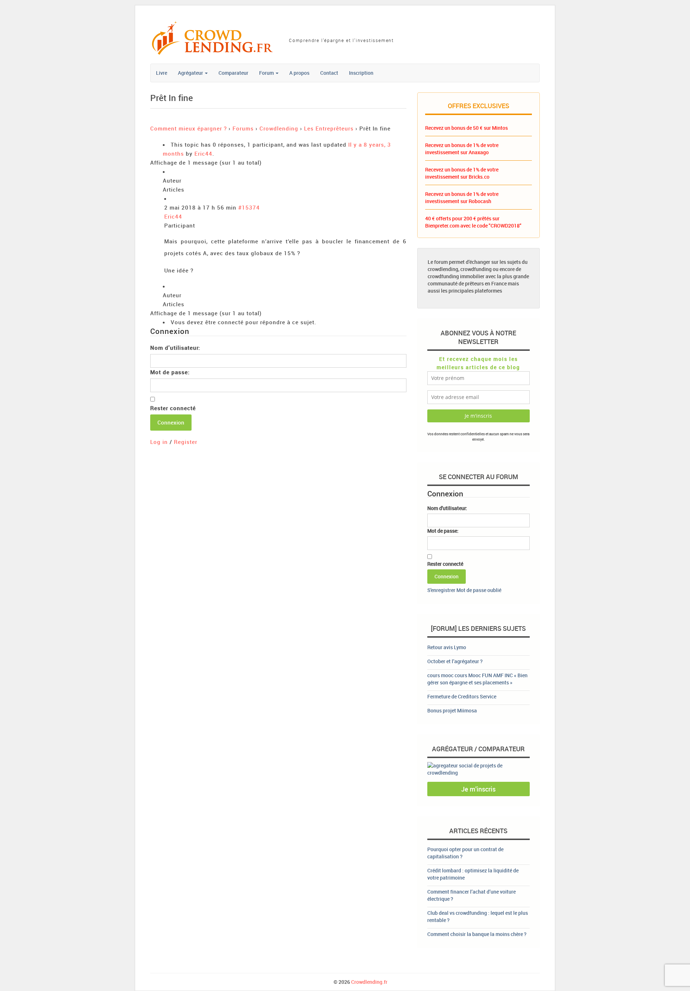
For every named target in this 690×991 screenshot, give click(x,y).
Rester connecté (173, 408)
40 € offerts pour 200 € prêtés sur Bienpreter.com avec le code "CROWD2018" (473, 222)
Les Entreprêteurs (329, 128)
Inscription (361, 72)
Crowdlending (278, 128)
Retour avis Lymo (446, 647)
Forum (267, 72)
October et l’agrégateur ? (455, 661)
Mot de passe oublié (478, 590)
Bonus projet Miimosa (452, 710)
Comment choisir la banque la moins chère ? (476, 934)
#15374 (249, 207)
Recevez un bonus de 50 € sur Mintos (466, 127)
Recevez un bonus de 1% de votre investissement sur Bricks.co (461, 173)
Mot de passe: (170, 372)
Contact (329, 72)
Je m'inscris (478, 789)
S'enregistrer (441, 590)
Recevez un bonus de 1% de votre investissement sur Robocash (461, 198)
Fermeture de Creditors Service (461, 696)
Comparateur (233, 72)
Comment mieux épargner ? (188, 128)
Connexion (170, 422)
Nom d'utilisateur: (175, 347)
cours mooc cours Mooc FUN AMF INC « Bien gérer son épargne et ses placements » (477, 679)
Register (185, 441)
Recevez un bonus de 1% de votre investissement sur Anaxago (461, 149)
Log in (159, 441)
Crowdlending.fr (369, 981)
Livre (161, 72)
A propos (299, 72)
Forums (243, 128)
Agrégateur (191, 72)
